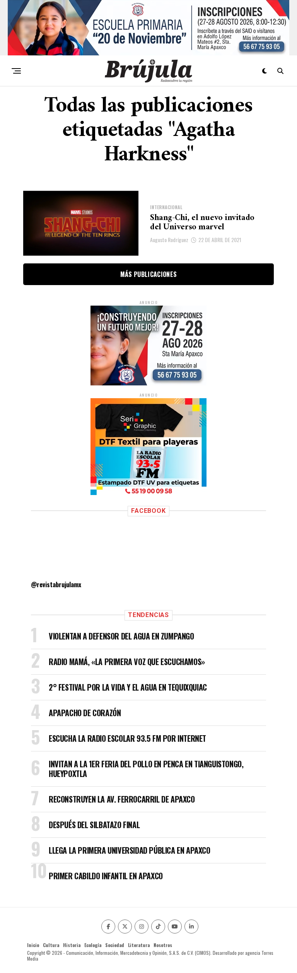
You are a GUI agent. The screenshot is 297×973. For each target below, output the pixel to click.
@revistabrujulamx (56, 584)
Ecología (92, 945)
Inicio (33, 945)
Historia (71, 945)
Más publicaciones (148, 274)
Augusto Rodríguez (169, 240)
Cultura (51, 945)
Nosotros (163, 945)
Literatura (139, 945)
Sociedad (114, 945)
